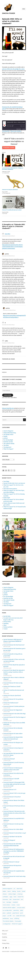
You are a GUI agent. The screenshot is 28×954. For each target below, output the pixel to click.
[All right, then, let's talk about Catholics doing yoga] (20, 536)
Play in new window (16, 131)
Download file (6, 131)
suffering (16, 918)
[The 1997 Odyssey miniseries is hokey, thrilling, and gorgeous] (20, 571)
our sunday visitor (7, 910)
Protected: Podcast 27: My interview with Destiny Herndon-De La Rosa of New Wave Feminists (14, 813)
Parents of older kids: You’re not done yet (14, 483)
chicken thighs (12, 894)
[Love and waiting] (20, 548)
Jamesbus (7, 234)
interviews (5, 899)
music (18, 904)
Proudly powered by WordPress (17, 951)
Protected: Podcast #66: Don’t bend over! (13, 645)
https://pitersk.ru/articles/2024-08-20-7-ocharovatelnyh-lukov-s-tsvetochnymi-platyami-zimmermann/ (12, 246)
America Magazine (8, 431)
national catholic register (9, 907)
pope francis (16, 913)
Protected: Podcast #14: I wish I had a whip (14, 876)
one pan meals (21, 907)
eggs (11, 896)
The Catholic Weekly (8, 443)
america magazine (7, 888)
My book (4, 933)
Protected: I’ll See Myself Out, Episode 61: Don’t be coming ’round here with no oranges (14, 672)
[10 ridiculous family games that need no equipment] (8, 524)
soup (11, 918)
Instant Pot (20, 896)
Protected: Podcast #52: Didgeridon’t (12, 710)
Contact (5, 628)
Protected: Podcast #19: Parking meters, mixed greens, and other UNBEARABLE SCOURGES (13, 851)
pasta (21, 910)
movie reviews (6, 904)
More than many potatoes (10, 488)
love (4, 902)
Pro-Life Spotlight (8, 440)
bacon (9, 891)
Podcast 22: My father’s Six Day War (12, 836)
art (14, 888)
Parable (5, 436)
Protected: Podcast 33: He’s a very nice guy (14, 793)
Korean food (16, 899)
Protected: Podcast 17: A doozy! (11, 862)
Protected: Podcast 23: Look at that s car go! (14, 833)
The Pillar (6, 445)
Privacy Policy (7, 621)
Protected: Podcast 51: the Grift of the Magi (14, 713)
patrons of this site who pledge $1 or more (13, 69)
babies (4, 891)
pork (21, 913)
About (4, 625)
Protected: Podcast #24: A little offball (13, 829)
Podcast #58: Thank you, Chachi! (11, 686)
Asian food (19, 888)
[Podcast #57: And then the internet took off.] (13, 202)
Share (23, 129)
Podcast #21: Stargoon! (9, 840)
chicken (5, 894)
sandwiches (6, 918)
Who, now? (5, 930)
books (18, 891)
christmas (19, 894)
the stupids (18, 921)
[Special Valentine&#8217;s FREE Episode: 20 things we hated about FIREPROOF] (13, 160)
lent (22, 899)
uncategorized (6, 923)
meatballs (15, 902)
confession (5, 896)
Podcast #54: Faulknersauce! (10, 702)
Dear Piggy (6, 481)
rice (14, 915)
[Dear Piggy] (8, 536)
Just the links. (7, 616)
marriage (8, 902)
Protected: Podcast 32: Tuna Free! (12, 796)
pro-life (9, 915)
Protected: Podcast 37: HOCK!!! (11, 778)
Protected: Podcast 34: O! (9, 789)
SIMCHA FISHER (8, 13)
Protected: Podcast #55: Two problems (13, 699)
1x (10, 125)
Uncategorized (7, 447)
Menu (23, 8)
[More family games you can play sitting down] (8, 571)
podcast (5, 438)
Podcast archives (7, 627)
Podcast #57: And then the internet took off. (12, 210)
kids (10, 899)
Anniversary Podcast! (9, 758)
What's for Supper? (8, 449)
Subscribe (18, 129)
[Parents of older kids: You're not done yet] (20, 524)
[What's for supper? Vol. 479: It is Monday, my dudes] (8, 560)
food (15, 896)
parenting (16, 910)
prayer (4, 915)
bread (23, 891)
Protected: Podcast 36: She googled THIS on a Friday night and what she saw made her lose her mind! (14, 784)
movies (13, 904)
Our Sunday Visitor (8, 434)
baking (14, 891)
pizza (4, 913)
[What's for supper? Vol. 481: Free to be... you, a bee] (8, 548)
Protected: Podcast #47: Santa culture (12, 733)
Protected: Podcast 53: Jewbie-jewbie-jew (13, 706)
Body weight (6, 497)
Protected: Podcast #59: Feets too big (12, 683)
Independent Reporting (9, 432)
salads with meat (20, 915)
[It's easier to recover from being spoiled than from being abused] (20, 560)
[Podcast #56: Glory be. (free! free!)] (13, 181)
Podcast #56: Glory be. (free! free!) (10, 189)
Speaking (5, 623)
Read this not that (8, 441)
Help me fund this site (8, 408)
